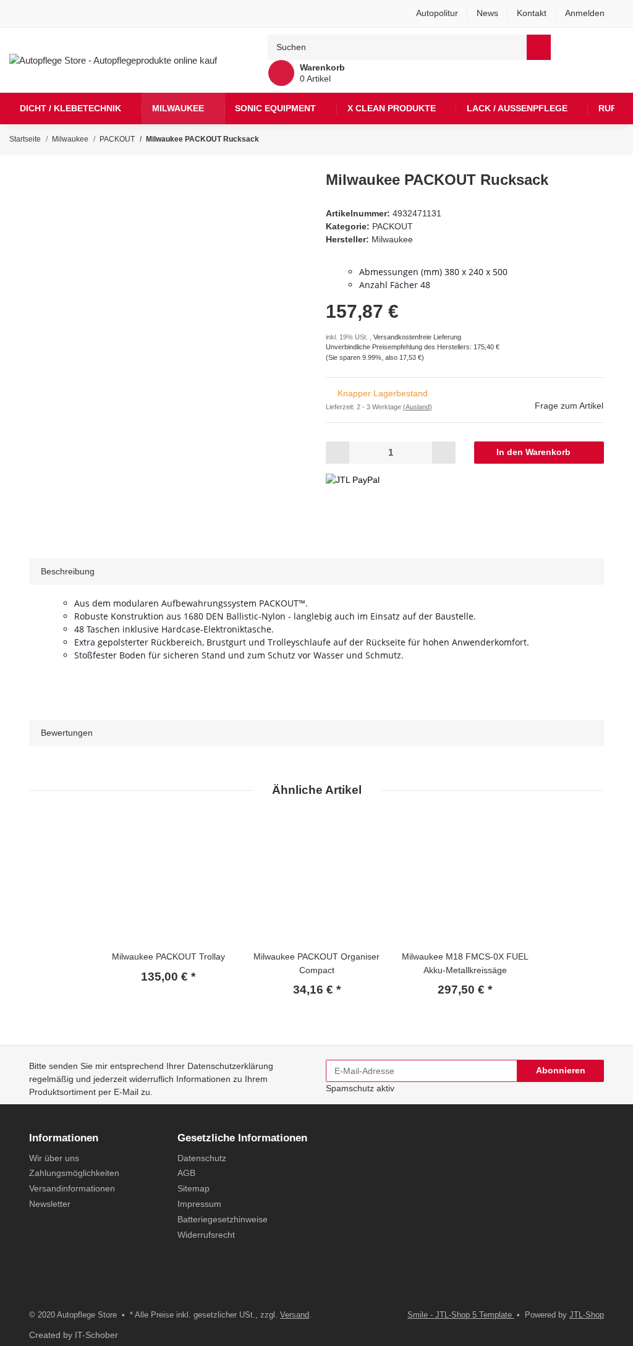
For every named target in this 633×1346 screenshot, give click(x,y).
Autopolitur (437, 13)
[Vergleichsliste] (587, 47)
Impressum (199, 1204)
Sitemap (193, 1188)
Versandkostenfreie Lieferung (417, 337)
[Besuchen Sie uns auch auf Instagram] (57, 1283)
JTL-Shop (586, 1314)
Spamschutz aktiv (360, 1088)
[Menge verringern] (338, 452)
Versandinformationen (72, 1188)
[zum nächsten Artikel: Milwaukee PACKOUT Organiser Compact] (612, 139)
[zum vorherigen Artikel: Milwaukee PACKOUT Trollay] (588, 139)
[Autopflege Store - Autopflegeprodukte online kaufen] (113, 60)
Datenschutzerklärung (230, 1066)
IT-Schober (96, 1335)
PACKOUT (392, 226)
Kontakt (531, 13)
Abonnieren (560, 1070)
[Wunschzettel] (612, 47)
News (487, 13)
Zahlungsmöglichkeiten (74, 1173)
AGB (186, 1173)
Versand (294, 1314)
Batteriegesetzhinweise (222, 1219)
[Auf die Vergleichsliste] (256, 196)
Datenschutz (201, 1158)
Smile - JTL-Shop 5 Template (460, 1314)
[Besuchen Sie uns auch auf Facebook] (37, 1283)
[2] (353, 480)
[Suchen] (539, 47)
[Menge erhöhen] (443, 452)
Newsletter (49, 1204)
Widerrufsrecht (206, 1235)
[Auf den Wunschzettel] (283, 196)
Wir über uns (54, 1158)
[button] (590, 13)
